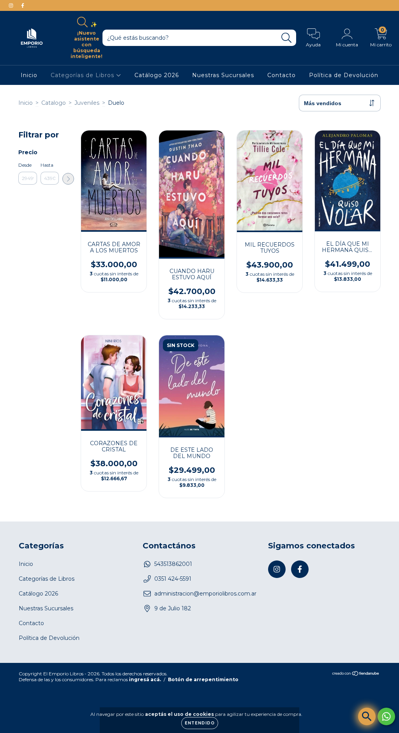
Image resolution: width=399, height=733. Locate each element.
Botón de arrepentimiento (203, 679)
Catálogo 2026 (156, 75)
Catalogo (53, 102)
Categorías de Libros (83, 75)
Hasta (47, 165)
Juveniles (86, 102)
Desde (25, 165)
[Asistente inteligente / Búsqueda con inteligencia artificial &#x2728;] (367, 716)
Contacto (281, 75)
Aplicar (68, 179)
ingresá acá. (145, 679)
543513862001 (173, 563)
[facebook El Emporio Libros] (23, 5)
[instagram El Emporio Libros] (12, 5)
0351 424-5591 (172, 578)
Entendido (200, 723)
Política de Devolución (343, 75)
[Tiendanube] (356, 674)
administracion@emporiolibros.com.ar (205, 593)
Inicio (29, 75)
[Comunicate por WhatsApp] (386, 716)
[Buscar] (286, 38)
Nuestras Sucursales (223, 75)
